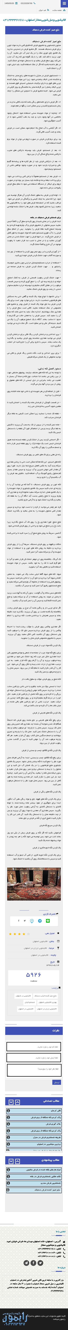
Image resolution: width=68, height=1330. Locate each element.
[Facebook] (33, 1263)
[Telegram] (40, 921)
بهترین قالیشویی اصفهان (47, 1002)
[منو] (64, 3)
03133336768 (26, 3)
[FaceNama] (32, 921)
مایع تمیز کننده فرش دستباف (45, 996)
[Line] (48, 921)
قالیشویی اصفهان (40, 941)
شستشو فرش (30, 1002)
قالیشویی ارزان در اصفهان (35, 948)
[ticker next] (11, 1102)
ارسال (56, 1082)
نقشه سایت (57, 10)
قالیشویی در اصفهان (39, 955)
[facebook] (18, 921)
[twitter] (40, 1263)
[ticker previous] (17, 1102)
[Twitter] (25, 921)
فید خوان (42, 10)
